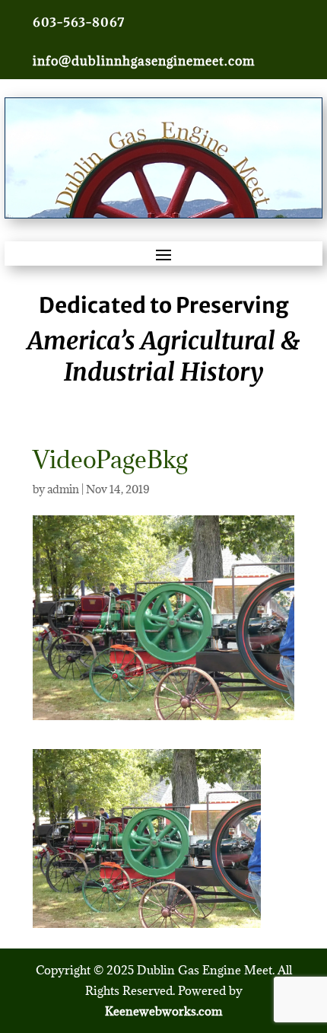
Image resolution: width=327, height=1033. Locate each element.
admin (63, 489)
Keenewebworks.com (163, 1011)
